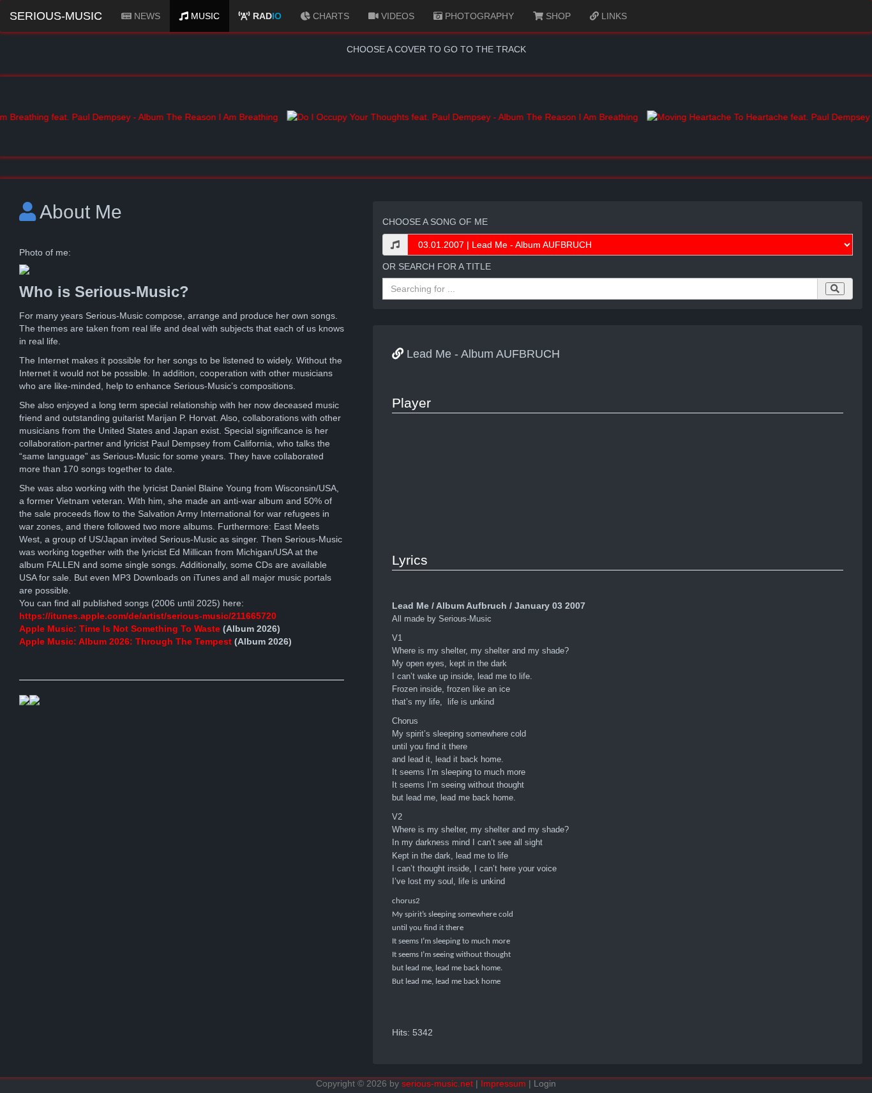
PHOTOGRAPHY (478, 16)
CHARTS (329, 16)
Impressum (503, 1083)
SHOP (557, 16)
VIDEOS (396, 16)
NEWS (146, 16)
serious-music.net (437, 1083)
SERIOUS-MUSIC (56, 16)
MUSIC (204, 16)
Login (545, 1083)
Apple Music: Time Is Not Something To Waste (121, 628)
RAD (266, 16)
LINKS (613, 16)
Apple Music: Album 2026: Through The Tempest (125, 641)
